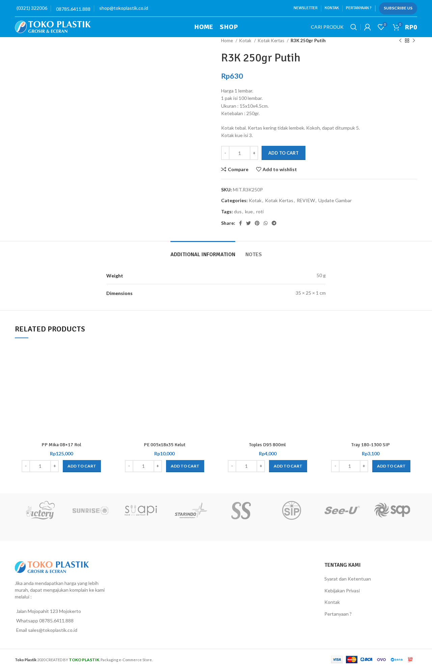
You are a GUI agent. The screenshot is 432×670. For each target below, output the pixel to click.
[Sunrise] (90, 510)
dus (238, 211)
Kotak (245, 40)
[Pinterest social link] (257, 223)
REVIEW (306, 200)
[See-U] (342, 510)
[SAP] (392, 510)
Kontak (332, 602)
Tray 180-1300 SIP (370, 445)
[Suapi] (140, 510)
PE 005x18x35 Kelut (164, 445)
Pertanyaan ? (338, 614)
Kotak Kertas (271, 40)
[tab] (202, 251)
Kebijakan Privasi (342, 590)
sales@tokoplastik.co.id (52, 630)
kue (249, 211)
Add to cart (283, 153)
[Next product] (413, 40)
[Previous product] (400, 40)
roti (260, 211)
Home (227, 40)
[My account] (367, 27)
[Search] (353, 27)
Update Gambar (335, 200)
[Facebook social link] (240, 223)
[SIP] (291, 510)
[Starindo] (191, 510)
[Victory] (40, 510)
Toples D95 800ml (267, 445)
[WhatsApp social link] (266, 223)
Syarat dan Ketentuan (347, 579)
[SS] (241, 510)
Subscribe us (398, 7)
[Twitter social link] (248, 223)
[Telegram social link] (274, 223)
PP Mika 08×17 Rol (61, 445)
